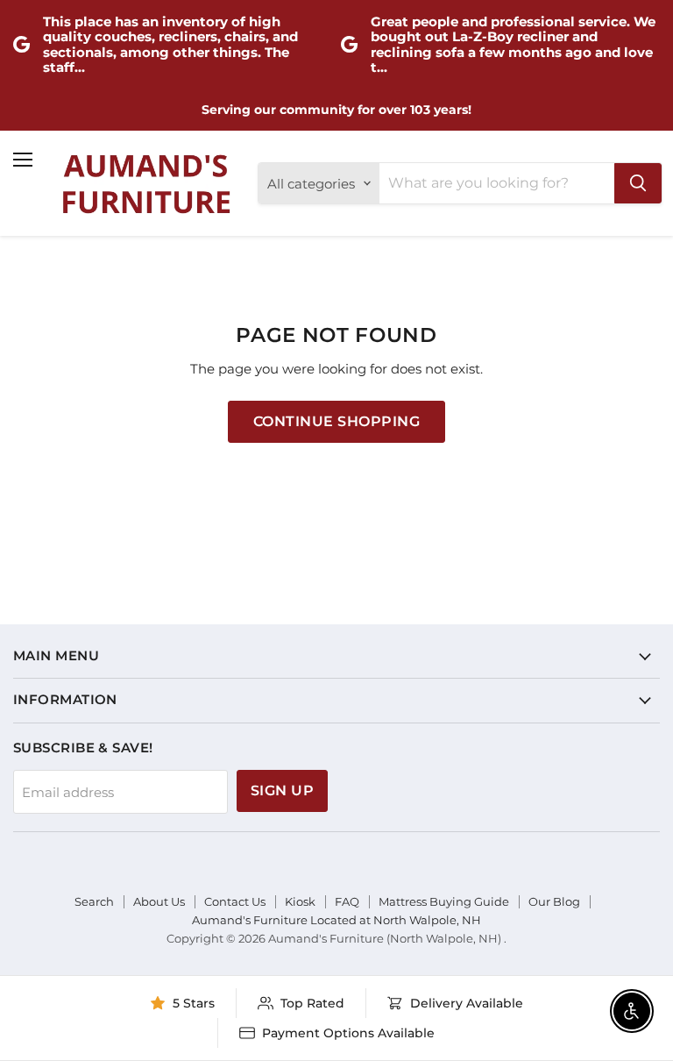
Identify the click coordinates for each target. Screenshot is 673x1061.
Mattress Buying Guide (444, 901)
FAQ (347, 901)
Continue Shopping (336, 421)
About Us (159, 901)
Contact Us (235, 901)
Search (94, 901)
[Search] (638, 183)
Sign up (282, 790)
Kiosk (300, 901)
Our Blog (554, 901)
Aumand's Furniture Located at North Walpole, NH (336, 920)
